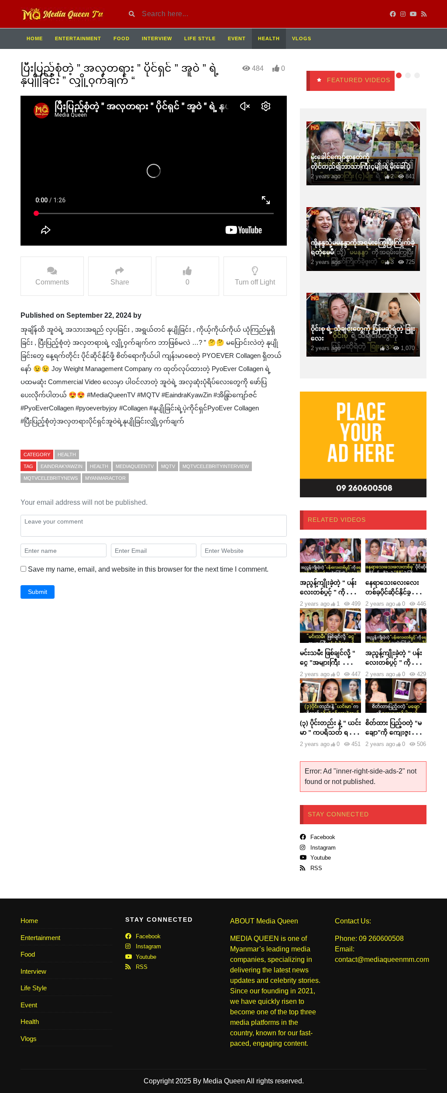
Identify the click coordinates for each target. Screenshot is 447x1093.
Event (237, 38)
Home (35, 38)
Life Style (200, 38)
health (99, 466)
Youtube (320, 857)
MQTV (168, 466)
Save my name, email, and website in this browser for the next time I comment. (148, 569)
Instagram (322, 847)
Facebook (322, 837)
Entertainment (78, 38)
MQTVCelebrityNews (51, 478)
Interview (157, 38)
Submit (37, 591)
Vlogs (301, 38)
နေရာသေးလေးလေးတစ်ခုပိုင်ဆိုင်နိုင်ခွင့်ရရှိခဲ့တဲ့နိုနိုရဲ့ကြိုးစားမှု (394, 592)
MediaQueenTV (135, 466)
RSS (315, 868)
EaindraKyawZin (62, 466)
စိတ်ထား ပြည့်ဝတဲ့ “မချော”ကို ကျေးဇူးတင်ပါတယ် (393, 732)
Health (269, 38)
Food (121, 38)
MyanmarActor (105, 478)
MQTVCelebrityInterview (215, 466)
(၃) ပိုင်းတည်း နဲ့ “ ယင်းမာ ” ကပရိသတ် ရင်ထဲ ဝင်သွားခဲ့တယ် (330, 732)
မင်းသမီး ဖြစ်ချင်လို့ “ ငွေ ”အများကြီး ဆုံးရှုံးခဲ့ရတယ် (329, 662)
